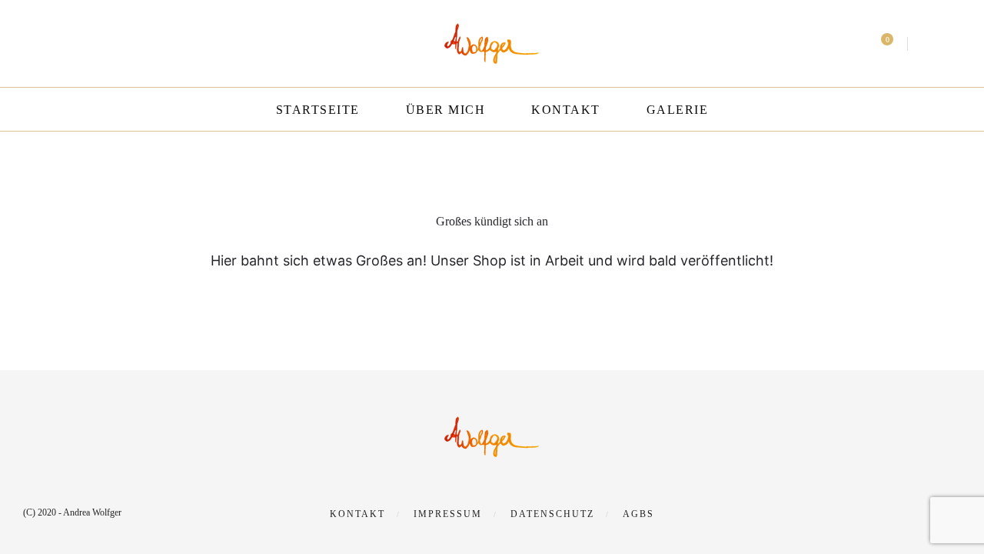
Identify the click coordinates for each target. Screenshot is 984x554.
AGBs (638, 514)
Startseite (318, 109)
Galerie (678, 109)
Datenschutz (552, 514)
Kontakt (565, 109)
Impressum (448, 514)
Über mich (446, 109)
